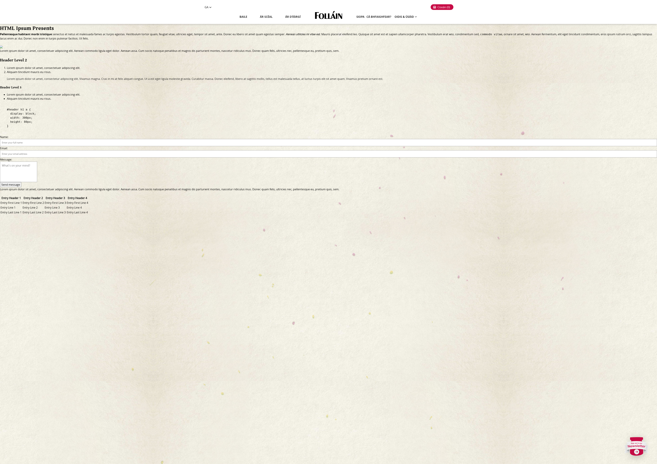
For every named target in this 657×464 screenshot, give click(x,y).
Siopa (360, 17)
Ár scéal (266, 17)
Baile (243, 17)
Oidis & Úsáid (404, 17)
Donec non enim (34, 38)
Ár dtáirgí (293, 17)
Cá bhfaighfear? (378, 17)
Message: (6, 159)
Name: (4, 137)
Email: (4, 148)
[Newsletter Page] (636, 447)
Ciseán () (443, 7)
